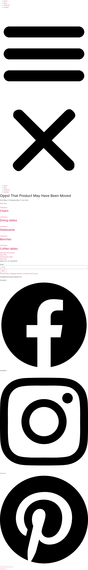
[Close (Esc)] (11, 567)
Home (5, 1)
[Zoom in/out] (1, 567)
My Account (34, 273)
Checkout (6, 5)
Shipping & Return (16, 273)
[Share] (8, 567)
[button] (44, 96)
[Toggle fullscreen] (4, 567)
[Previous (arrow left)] (1, 569)
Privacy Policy (4, 273)
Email (2, 264)
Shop (5, 3)
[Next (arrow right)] (4, 569)
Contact (6, 7)
